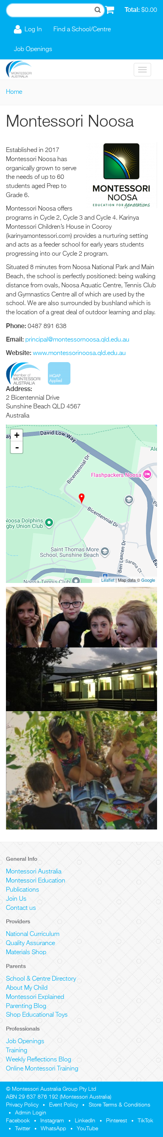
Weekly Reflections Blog (38, 1060)
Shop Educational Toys (37, 1015)
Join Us (16, 899)
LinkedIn (85, 1121)
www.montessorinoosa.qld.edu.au (79, 353)
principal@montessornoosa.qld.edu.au (77, 340)
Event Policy (63, 1105)
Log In (33, 30)
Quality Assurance (30, 943)
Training (16, 1051)
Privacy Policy (22, 1105)
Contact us (21, 908)
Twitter (22, 1128)
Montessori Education (35, 881)
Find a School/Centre (82, 30)
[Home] (25, 70)
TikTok (145, 1121)
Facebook (18, 1121)
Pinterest (116, 1121)
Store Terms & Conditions (119, 1105)
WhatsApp (53, 1128)
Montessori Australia (33, 872)
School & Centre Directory (41, 979)
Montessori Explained (35, 997)
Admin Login (30, 1113)
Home (14, 92)
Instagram (52, 1121)
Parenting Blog (26, 1006)
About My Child (26, 988)
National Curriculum (32, 934)
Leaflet (107, 580)
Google (148, 580)
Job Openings (33, 49)
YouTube (87, 1128)
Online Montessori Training (42, 1069)
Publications (22, 890)
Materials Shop (26, 952)
